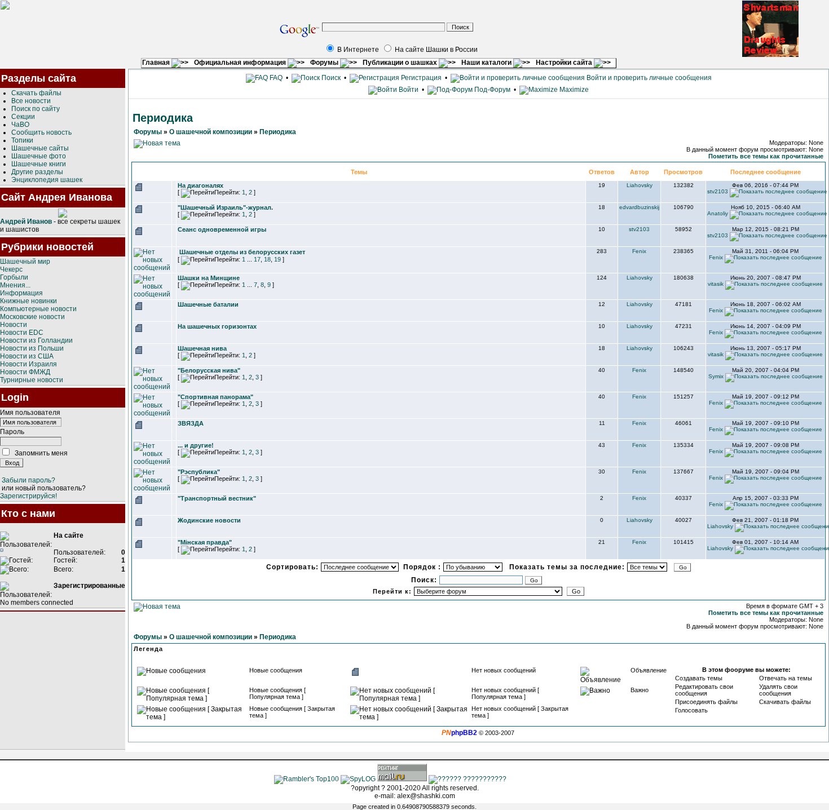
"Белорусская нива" (209, 370)
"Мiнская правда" (205, 542)
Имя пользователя (30, 413)
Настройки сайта (565, 63)
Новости (13, 325)
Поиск (330, 78)
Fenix (639, 251)
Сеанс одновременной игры (222, 229)
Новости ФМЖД (25, 372)
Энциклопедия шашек (46, 180)
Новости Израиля (28, 364)
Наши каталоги (487, 63)
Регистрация (420, 78)
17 (257, 259)
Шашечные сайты (40, 148)
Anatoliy (717, 213)
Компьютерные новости (38, 309)
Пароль (12, 432)
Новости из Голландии (36, 340)
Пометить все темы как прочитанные (765, 156)
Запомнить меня (41, 453)
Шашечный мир (25, 261)
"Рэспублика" (199, 471)
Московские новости (32, 317)
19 (277, 259)
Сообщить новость (41, 132)
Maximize (573, 90)
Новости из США (27, 356)
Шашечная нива (202, 348)
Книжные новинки (28, 301)
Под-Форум (491, 90)
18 (267, 259)
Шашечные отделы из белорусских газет (242, 252)
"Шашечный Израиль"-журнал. (225, 207)
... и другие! (196, 445)
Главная (156, 63)
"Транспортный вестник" (217, 498)
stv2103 (717, 191)
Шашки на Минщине (209, 278)
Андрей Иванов (26, 221)
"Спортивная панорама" (215, 396)
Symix (716, 376)
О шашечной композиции (210, 132)
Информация (21, 293)
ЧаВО (20, 125)
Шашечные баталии (208, 304)
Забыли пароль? (28, 480)
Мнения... (15, 285)
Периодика (277, 132)
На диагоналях (200, 185)
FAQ (275, 78)
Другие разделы (37, 172)
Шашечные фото (38, 156)
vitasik (716, 284)
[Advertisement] (62, 680)
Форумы (325, 63)
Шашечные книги (38, 164)
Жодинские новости (209, 520)
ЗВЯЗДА (191, 423)
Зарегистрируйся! (28, 496)
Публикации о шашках (401, 63)
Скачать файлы (36, 93)
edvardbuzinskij (639, 207)
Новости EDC (21, 333)
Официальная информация (241, 63)
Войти (408, 90)
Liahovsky (639, 185)
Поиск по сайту (35, 109)
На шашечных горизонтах (217, 326)
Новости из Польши (32, 348)
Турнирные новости (31, 380)
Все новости (31, 101)
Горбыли (14, 277)
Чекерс (11, 269)
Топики (22, 140)
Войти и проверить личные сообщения (648, 78)
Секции (23, 117)
